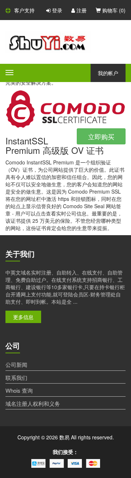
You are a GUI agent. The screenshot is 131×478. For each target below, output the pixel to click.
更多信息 (23, 316)
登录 (56, 10)
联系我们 (16, 377)
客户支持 (24, 10)
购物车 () (113, 10)
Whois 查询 (19, 390)
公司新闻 (16, 364)
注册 (81, 10)
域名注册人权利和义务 (32, 403)
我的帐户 (108, 73)
